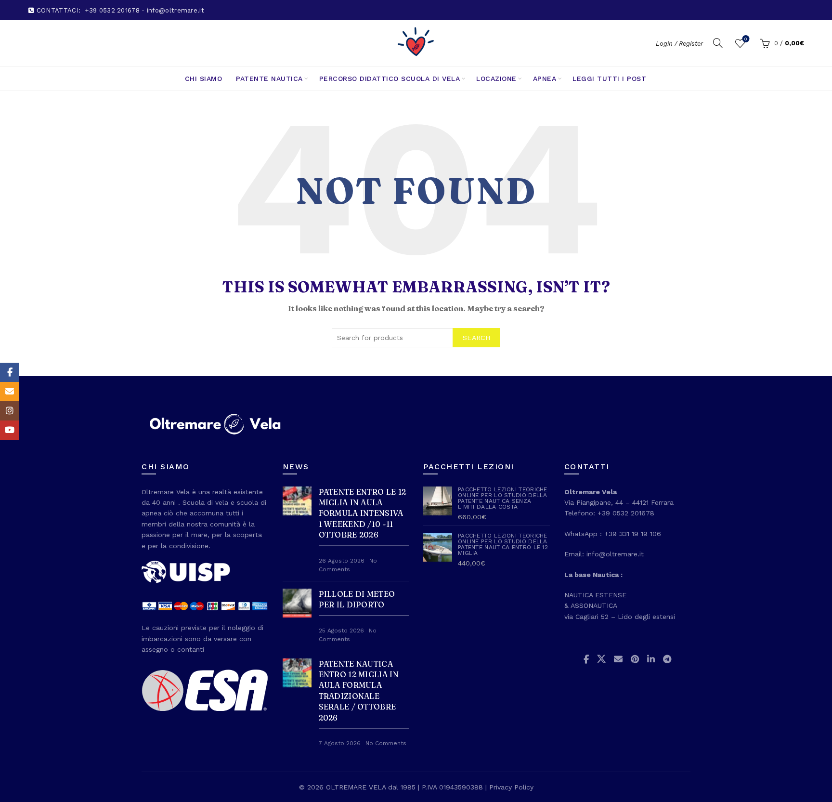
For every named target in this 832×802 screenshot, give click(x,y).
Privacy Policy (511, 787)
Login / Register (679, 43)
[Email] (9, 391)
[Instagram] (9, 411)
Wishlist (745, 38)
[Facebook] (9, 372)
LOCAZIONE (496, 78)
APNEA (545, 78)
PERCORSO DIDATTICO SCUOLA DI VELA (389, 78)
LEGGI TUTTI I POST (609, 78)
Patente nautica (269, 78)
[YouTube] (9, 430)
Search (476, 338)
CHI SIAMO (203, 78)
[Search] (718, 43)
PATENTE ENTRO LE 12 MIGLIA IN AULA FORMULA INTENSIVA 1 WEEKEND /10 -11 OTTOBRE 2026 (362, 513)
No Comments (385, 743)
